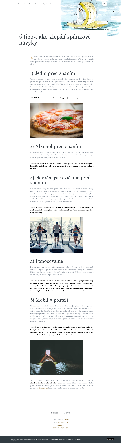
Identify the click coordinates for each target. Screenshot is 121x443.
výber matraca (42, 388)
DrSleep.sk (66, 419)
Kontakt (98, 4)
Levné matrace (60, 425)
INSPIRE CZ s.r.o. (63, 422)
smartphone (37, 306)
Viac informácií (14, 440)
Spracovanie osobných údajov (60, 428)
